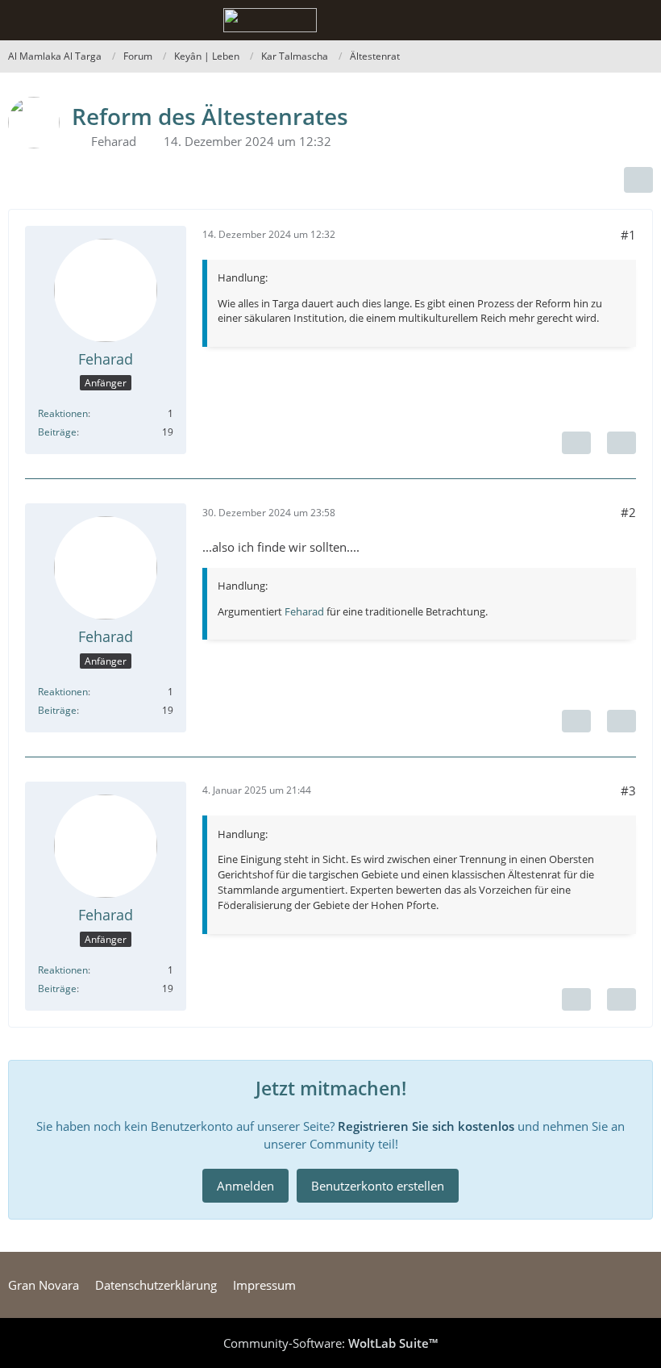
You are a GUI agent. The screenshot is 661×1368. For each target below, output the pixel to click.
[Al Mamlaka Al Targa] (270, 20)
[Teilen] (638, 180)
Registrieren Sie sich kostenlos (426, 1126)
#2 (628, 512)
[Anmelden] (600, 20)
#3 (628, 790)
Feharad (113, 141)
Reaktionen (63, 413)
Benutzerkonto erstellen (377, 1186)
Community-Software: (330, 1343)
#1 (628, 235)
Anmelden (245, 1186)
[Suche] (559, 20)
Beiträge (57, 432)
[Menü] (640, 20)
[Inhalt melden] (576, 443)
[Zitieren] (621, 443)
